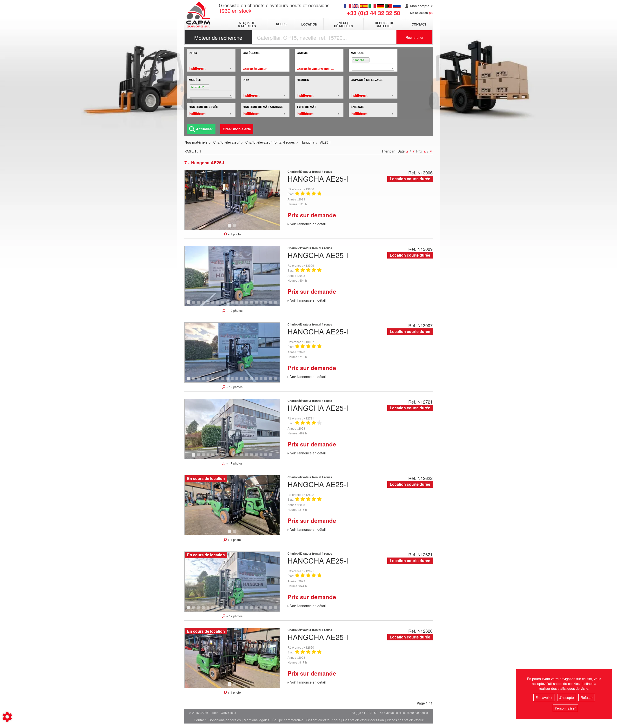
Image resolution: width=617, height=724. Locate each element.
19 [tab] (277, 304)
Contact (419, 24)
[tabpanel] (232, 200)
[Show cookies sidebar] (7, 717)
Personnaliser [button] (565, 708)
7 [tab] (218, 304)
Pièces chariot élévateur (405, 719)
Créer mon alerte (237, 129)
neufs (281, 24)
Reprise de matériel (384, 24)
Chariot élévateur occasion (363, 719)
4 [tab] (204, 304)
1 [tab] (230, 228)
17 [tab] (267, 304)
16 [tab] (263, 304)
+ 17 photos (233, 463)
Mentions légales (256, 719)
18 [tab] (272, 304)
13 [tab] (248, 304)
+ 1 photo (234, 234)
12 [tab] (243, 304)
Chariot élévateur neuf (323, 719)
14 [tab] (253, 304)
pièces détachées (343, 24)
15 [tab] (258, 304)
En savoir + (544, 697)
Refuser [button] (587, 697)
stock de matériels (247, 24)
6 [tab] (214, 304)
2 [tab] (235, 228)
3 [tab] (199, 304)
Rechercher (414, 37)
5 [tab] (209, 304)
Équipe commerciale (287, 719)
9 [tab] (228, 304)
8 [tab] (223, 304)
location (309, 24)
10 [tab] (234, 304)
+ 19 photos (233, 310)
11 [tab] (239, 304)
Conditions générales (224, 719)
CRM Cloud (228, 713)
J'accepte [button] (566, 697)
